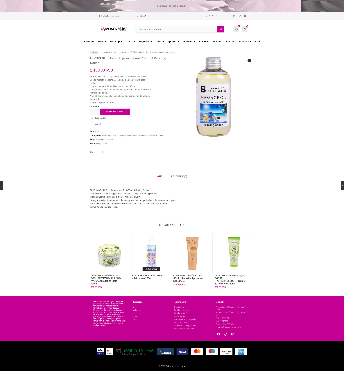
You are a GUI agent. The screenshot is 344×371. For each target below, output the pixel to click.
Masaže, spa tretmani (109, 135)
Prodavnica (106, 52)
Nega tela (123, 52)
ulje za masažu (148, 135)
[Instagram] (233, 334)
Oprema (187, 41)
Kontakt (230, 41)
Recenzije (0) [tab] (179, 176)
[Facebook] (219, 334)
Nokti (101, 41)
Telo (158, 41)
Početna (89, 41)
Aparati (172, 41)
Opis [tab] (159, 176)
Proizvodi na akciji (249, 41)
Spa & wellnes (132, 135)
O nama (217, 41)
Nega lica (144, 41)
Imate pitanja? (140, 16)
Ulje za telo (158, 135)
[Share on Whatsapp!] (102, 152)
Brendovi (204, 41)
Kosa (129, 41)
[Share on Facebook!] (98, 152)
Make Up (115, 41)
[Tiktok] (226, 334)
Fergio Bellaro (101, 143)
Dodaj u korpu (115, 111)
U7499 (98, 139)
